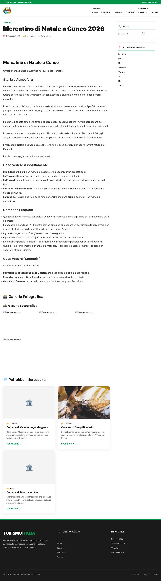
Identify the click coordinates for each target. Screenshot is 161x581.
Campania (143, 9)
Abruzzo (96, 9)
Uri (119, 63)
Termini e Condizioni (120, 543)
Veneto (60, 557)
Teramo (130, 12)
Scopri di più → (13, 444)
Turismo (7, 23)
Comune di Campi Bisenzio (77, 427)
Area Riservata (117, 552)
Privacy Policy (117, 539)
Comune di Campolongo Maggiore (27, 427)
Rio (119, 59)
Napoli (154, 12)
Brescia (122, 54)
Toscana (61, 539)
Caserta (142, 12)
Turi (120, 85)
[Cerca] (143, 33)
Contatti (114, 548)
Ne (119, 81)
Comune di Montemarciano (22, 492)
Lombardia (61, 552)
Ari (119, 76)
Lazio (59, 543)
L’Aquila (105, 12)
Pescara (118, 12)
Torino (121, 72)
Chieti (94, 12)
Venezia (122, 67)
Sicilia (59, 548)
